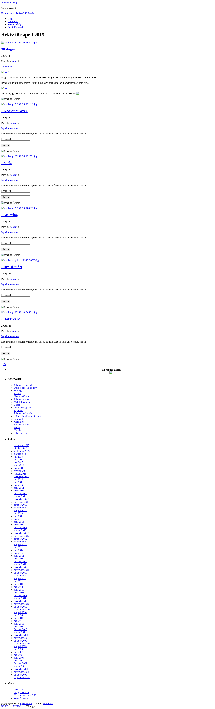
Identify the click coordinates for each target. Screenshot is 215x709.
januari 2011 (20, 598)
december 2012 (21, 533)
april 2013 (19, 521)
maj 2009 (18, 654)
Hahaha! (18, 430)
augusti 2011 (20, 578)
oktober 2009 (20, 640)
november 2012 (21, 536)
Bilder (17, 404)
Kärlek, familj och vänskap (27, 416)
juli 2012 (18, 547)
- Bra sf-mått (11, 267)
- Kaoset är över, (14, 111)
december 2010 (21, 601)
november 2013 (21, 502)
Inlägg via (21, 692)
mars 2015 (19, 468)
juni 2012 (18, 550)
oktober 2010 (20, 606)
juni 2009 (18, 652)
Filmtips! (18, 419)
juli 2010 (18, 615)
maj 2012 (18, 553)
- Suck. (6, 163)
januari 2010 (20, 632)
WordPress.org (21, 698)
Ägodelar (18, 410)
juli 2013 (18, 513)
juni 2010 (18, 618)
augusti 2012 (20, 544)
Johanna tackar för (23, 413)
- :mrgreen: (10, 319)
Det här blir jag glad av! (25, 387)
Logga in (18, 689)
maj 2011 (18, 587)
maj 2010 (18, 621)
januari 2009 (20, 666)
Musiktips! (19, 421)
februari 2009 (20, 663)
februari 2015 (20, 470)
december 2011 (21, 567)
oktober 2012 (20, 538)
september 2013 (22, 507)
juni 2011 (18, 584)
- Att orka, (9, 215)
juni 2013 (18, 516)
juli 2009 (18, 649)
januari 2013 (20, 530)
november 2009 (21, 637)
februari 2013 (20, 527)
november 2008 (21, 671)
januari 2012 (20, 564)
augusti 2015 (20, 453)
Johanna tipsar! (21, 424)
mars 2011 (19, 592)
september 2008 (22, 677)
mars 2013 (19, 524)
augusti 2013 (20, 510)
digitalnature (26, 703)
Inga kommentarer (10, 128)
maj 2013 (18, 519)
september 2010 (22, 609)
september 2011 (21, 575)
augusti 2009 (20, 646)
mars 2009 (19, 660)
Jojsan (14, 61)
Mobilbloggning (22, 402)
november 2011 (21, 570)
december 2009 (21, 635)
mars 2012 (19, 558)
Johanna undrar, (22, 399)
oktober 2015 (20, 448)
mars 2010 (19, 626)
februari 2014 (20, 493)
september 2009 (22, 643)
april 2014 (19, 487)
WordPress (48, 703)
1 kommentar (7, 66)
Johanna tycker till (23, 385)
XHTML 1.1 (19, 706)
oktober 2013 (20, 504)
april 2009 (19, 657)
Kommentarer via (25, 695)
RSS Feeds (6, 706)
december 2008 (21, 669)
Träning (18, 390)
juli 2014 (18, 479)
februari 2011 (20, 595)
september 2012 (22, 541)
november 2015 (21, 445)
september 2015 (22, 451)
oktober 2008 (20, 674)
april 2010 (19, 623)
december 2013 (21, 499)
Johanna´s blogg (9, 2)
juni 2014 (18, 482)
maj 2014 (18, 485)
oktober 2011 (20, 572)
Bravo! (17, 393)
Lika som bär (20, 433)
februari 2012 (20, 561)
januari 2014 (20, 496)
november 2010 (21, 604)
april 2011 (19, 589)
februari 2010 (20, 629)
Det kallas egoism (22, 407)
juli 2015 (18, 456)
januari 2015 (20, 473)
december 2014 (21, 476)
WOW (17, 427)
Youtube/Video (21, 396)
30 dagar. (8, 49)
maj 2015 (18, 462)
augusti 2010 (20, 612)
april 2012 (19, 555)
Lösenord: (6, 191)
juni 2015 (18, 459)
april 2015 (19, 465)
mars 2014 (19, 490)
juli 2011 (18, 581)
